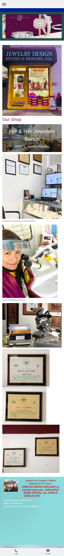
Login (60, 548)
